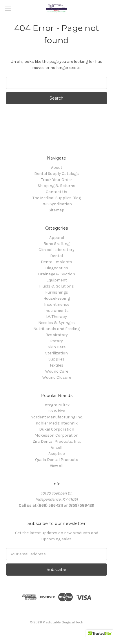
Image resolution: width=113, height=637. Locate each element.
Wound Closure (56, 377)
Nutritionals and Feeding (56, 328)
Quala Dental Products (56, 459)
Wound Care (56, 371)
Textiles (56, 365)
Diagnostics (56, 268)
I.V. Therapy (56, 316)
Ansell (56, 447)
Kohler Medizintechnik (57, 423)
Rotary (56, 340)
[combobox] (56, 83)
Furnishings (56, 292)
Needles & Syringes (56, 322)
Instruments (56, 310)
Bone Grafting (56, 243)
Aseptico (56, 453)
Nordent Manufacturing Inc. (56, 417)
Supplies (56, 359)
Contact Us (56, 191)
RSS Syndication (56, 204)
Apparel (56, 237)
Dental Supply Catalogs (56, 173)
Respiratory (56, 334)
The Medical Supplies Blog (56, 197)
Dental (56, 255)
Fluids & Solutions (56, 286)
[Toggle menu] (8, 8)
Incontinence (56, 304)
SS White (56, 411)
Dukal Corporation (56, 429)
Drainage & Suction (56, 274)
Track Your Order (56, 179)
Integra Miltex (56, 404)
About (56, 167)
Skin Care (56, 347)
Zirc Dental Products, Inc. (57, 441)
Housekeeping (56, 298)
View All (56, 465)
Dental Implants (56, 261)
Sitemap (56, 210)
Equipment (56, 280)
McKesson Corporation (56, 435)
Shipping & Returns (56, 185)
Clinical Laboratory (56, 249)
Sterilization (56, 353)
